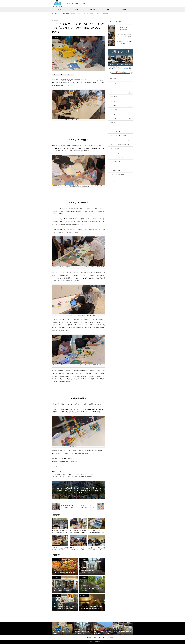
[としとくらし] (57, 3)
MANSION (92, 9)
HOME (59, 9)
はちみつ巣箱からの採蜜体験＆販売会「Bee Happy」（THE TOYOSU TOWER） (74, 474)
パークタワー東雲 (56, 559)
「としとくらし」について (78, 637)
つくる (56, 37)
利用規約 (89, 637)
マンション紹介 (84, 559)
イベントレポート (83, 595)
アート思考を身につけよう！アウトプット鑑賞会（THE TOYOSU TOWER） (73, 476)
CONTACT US (125, 9)
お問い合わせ (110, 637)
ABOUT (109, 9)
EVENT (76, 9)
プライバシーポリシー (99, 637)
